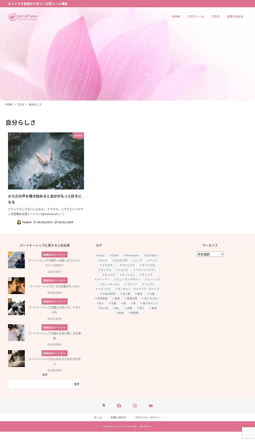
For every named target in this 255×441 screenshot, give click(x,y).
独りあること (150, 303)
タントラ (147, 274)
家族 (117, 298)
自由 (121, 312)
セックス (110, 274)
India (101, 255)
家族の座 (132, 298)
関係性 (135, 312)
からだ (104, 260)
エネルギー (108, 265)
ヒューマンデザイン (128, 279)
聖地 (154, 308)
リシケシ (150, 284)
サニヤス (106, 269)
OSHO (115, 255)
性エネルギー (152, 298)
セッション (128, 274)
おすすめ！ (152, 255)
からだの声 (121, 260)
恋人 (101, 303)
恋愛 (113, 303)
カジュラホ (128, 265)
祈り (142, 308)
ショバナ (123, 269)
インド (153, 260)
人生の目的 (108, 293)
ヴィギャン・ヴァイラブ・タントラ (138, 289)
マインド (132, 284)
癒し (117, 308)
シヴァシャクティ (146, 269)
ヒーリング (153, 279)
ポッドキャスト (111, 284)
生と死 (104, 308)
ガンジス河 (148, 265)
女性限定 (102, 298)
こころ (138, 260)
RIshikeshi (132, 255)
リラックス (104, 289)
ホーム (98, 417)
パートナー (103, 279)
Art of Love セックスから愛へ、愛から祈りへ (131, 426)
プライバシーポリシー (148, 417)
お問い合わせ (118, 417)
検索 (45, 374)
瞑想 (130, 308)
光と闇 (126, 293)
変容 (139, 293)
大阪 (152, 293)
